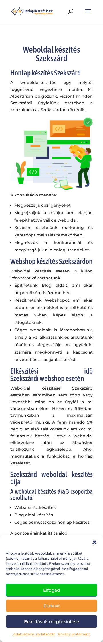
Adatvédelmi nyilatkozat (34, 634)
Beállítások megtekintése (51, 621)
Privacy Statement (74, 634)
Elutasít (51, 606)
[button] (94, 542)
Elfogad (51, 590)
